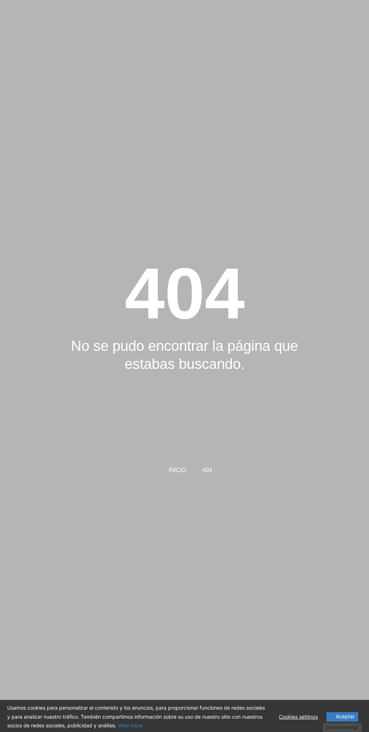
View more (130, 725)
